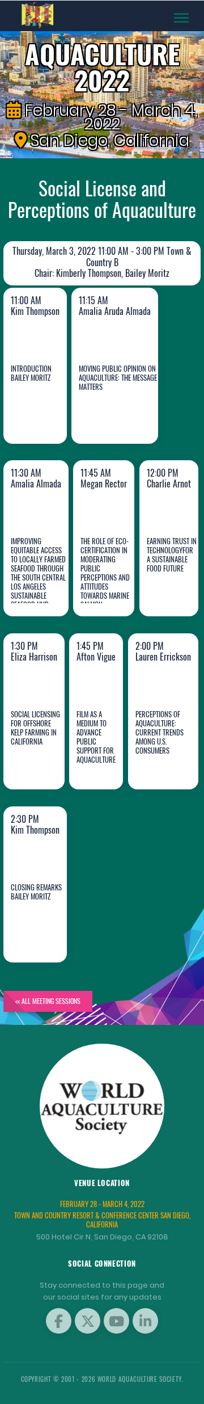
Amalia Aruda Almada (106, 399)
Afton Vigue (99, 754)
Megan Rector (106, 581)
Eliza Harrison (41, 754)
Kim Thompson (45, 408)
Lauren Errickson (168, 754)
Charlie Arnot (174, 581)
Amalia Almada (38, 581)
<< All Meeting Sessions (47, 1001)
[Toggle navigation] (181, 18)
